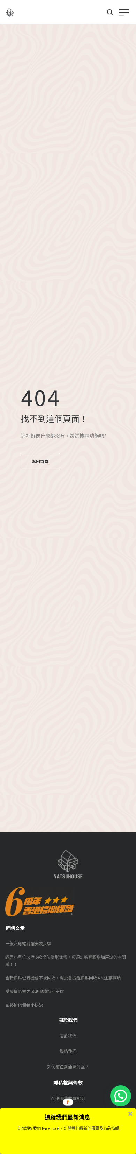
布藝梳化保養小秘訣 (24, 1005)
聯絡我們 (68, 1051)
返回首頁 (40, 461)
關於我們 (68, 1036)
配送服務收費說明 (68, 1098)
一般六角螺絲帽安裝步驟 (28, 943)
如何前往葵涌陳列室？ (68, 1066)
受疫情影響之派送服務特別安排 (34, 991)
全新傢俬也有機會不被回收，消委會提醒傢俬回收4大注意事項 (63, 977)
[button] (120, 1095)
